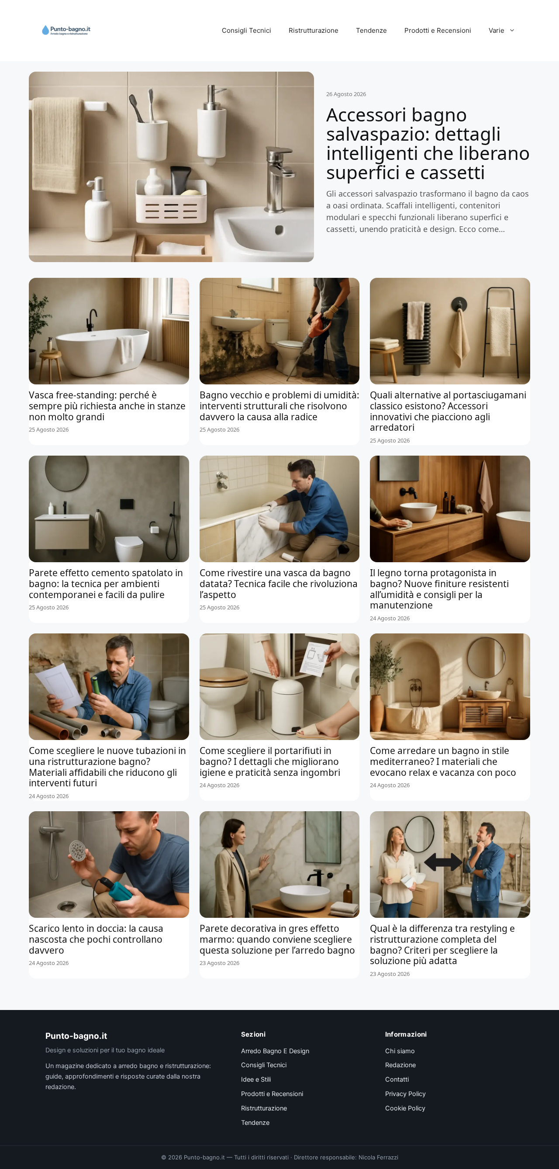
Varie (496, 30)
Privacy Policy (405, 1094)
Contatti (397, 1079)
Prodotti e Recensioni (437, 30)
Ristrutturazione (313, 30)
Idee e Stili (256, 1079)
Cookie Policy (405, 1108)
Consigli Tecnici (246, 30)
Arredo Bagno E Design (275, 1051)
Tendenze (371, 30)
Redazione (400, 1065)
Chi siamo (400, 1051)
